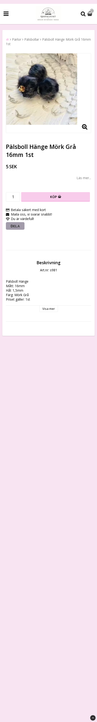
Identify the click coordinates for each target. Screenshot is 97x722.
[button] (90, 14)
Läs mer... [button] (84, 178)
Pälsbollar (31, 39)
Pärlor (16, 39)
